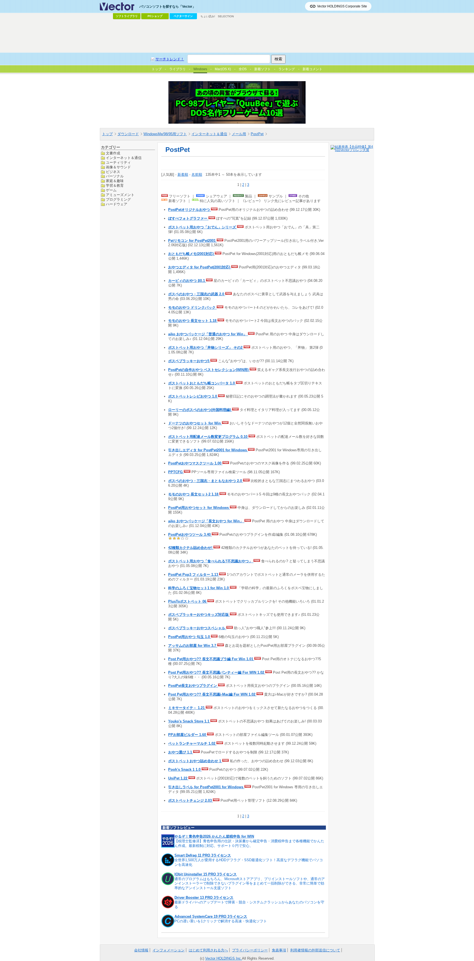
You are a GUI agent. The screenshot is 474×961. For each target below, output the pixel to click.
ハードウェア (116, 204)
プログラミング (118, 199)
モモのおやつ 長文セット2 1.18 (193, 494)
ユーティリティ (118, 162)
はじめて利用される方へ (208, 950)
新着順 (182, 174)
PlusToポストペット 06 (187, 601)
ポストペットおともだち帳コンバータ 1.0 (202, 383)
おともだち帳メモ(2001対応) (191, 254)
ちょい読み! (208, 16)
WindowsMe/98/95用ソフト (165, 134)
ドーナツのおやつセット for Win (195, 423)
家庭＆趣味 (115, 181)
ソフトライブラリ (127, 16)
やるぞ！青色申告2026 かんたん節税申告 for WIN (214, 836)
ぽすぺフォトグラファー (188, 218)
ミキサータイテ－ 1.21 (187, 708)
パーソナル (115, 176)
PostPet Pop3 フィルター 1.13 (193, 574)
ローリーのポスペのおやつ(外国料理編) (200, 410)
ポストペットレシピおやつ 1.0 (193, 396)
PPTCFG (176, 472)
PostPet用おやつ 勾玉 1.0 (189, 637)
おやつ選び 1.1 (180, 752)
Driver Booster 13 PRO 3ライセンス (203, 897)
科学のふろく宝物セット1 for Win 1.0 (199, 588)
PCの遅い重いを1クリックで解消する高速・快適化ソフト (220, 921)
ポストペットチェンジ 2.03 (190, 800)
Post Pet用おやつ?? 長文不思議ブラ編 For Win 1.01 (211, 659)
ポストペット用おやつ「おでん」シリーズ (202, 227)
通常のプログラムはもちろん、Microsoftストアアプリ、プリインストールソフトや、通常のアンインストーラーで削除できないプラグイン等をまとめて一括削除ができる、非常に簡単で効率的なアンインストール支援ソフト (249, 883)
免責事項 (279, 950)
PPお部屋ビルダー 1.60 (187, 735)
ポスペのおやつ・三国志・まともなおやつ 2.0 (205, 481)
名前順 (196, 174)
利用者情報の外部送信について (315, 950)
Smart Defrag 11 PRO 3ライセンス (202, 855)
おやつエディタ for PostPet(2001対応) (199, 267)
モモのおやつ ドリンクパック (192, 307)
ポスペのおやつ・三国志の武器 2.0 (196, 294)
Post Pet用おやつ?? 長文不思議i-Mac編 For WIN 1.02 (212, 694)
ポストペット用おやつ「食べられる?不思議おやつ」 (210, 561)
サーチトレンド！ (170, 59)
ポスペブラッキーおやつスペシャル (197, 628)
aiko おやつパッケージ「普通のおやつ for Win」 (208, 334)
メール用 (239, 134)
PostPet (257, 134)
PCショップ (155, 16)
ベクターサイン (183, 16)
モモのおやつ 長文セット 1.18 (193, 321)
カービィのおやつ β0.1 (187, 281)
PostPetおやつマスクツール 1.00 (195, 463)
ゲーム (111, 190)
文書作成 (113, 153)
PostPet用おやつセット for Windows (199, 508)
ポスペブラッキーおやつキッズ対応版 (199, 615)
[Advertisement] (237, 36)
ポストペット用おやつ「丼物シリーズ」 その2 (206, 347)
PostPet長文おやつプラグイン (193, 686)
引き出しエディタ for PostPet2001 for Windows (208, 450)
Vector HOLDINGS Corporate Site (342, 6)
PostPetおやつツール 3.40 (190, 534)
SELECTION (226, 16)
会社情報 (141, 950)
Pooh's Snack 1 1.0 (185, 769)
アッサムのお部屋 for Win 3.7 (192, 645)
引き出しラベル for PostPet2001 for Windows (206, 787)
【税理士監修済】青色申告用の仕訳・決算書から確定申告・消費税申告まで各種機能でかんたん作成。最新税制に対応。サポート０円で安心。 (249, 843)
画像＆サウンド (118, 167)
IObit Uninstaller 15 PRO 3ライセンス (205, 874)
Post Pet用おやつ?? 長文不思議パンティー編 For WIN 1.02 (216, 672)
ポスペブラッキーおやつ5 (189, 361)
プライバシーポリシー (250, 950)
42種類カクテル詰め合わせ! (190, 548)
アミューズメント (120, 195)
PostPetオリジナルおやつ (189, 210)
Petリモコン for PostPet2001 (192, 241)
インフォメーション (169, 950)
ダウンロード (128, 134)
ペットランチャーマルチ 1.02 (192, 743)
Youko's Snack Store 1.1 (189, 721)
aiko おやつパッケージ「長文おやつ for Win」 (206, 521)
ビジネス (113, 171)
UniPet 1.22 (178, 778)
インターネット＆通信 (209, 134)
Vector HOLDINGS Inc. (223, 958)
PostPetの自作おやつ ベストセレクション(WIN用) (209, 370)
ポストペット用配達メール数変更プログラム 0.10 (208, 437)
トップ (107, 134)
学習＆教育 (115, 185)
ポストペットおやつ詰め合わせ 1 (195, 761)
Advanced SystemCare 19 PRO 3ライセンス (210, 916)
